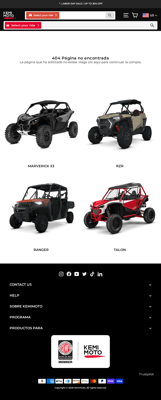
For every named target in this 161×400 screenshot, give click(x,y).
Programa (20, 317)
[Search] (152, 25)
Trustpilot (146, 374)
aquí (97, 62)
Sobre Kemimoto (26, 306)
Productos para (26, 328)
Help (14, 295)
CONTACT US (21, 285)
